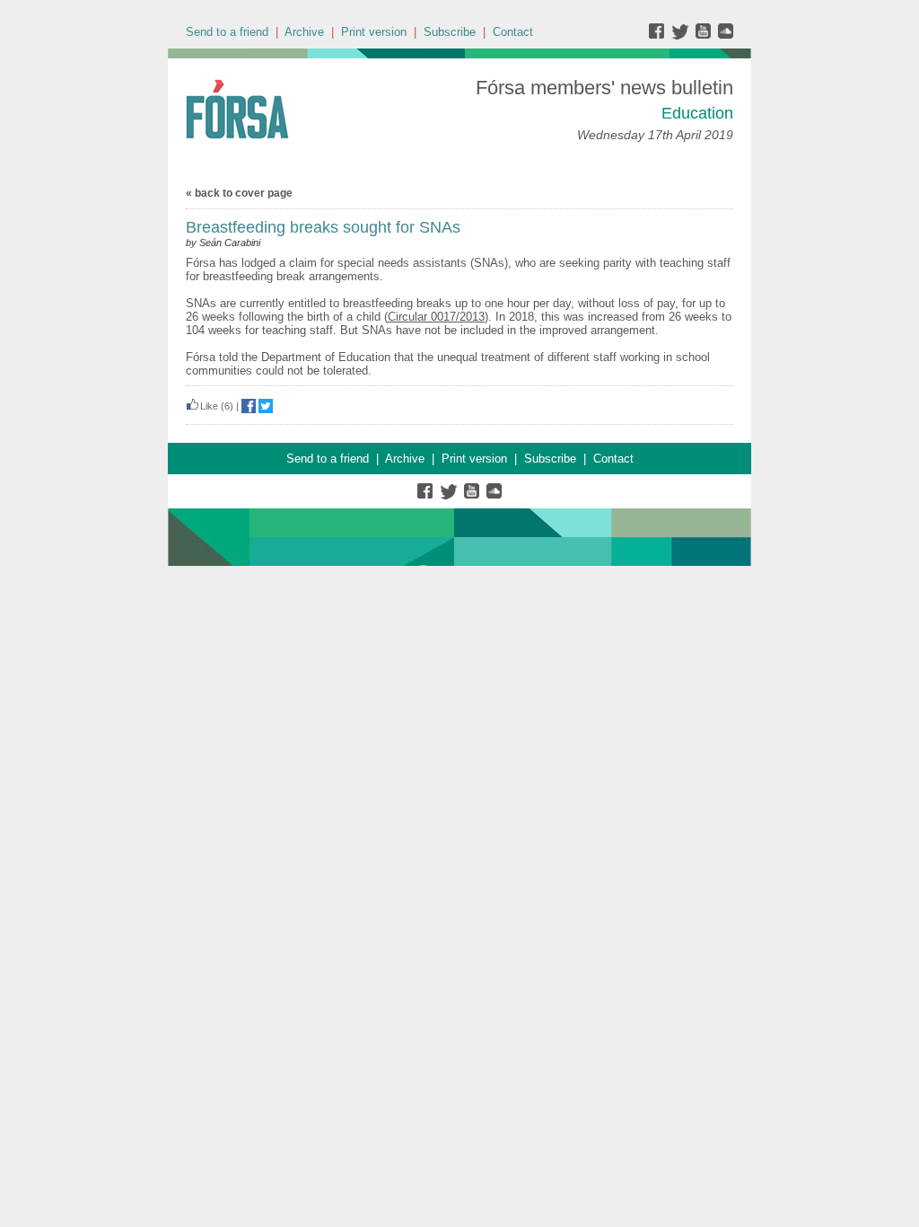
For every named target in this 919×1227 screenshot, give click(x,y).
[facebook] (660, 35)
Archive (304, 32)
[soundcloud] (724, 35)
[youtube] (705, 35)
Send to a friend (227, 32)
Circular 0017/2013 (436, 316)
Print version (374, 32)
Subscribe (450, 32)
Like (209, 406)
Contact (513, 32)
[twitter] (682, 35)
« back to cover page (239, 193)
